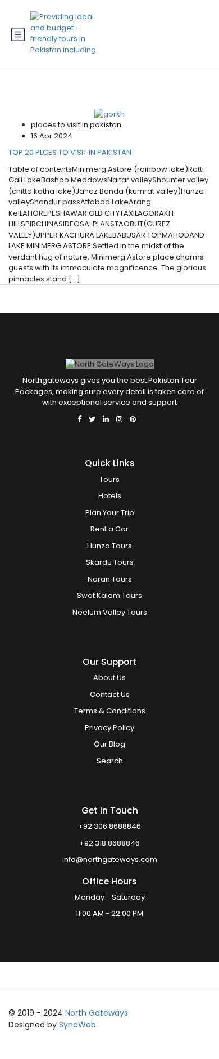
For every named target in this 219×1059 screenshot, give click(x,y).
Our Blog (109, 744)
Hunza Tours (109, 545)
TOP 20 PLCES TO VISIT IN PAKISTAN (69, 152)
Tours (109, 479)
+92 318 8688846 (109, 843)
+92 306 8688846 (109, 826)
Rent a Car (109, 529)
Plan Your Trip (109, 512)
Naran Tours (110, 579)
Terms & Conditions (109, 710)
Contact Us (110, 694)
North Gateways (96, 1012)
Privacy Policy (109, 727)
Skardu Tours (110, 562)
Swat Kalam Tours (109, 595)
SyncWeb (77, 1024)
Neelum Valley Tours (109, 612)
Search (110, 761)
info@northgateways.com (109, 859)
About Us (109, 677)
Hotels (109, 495)
